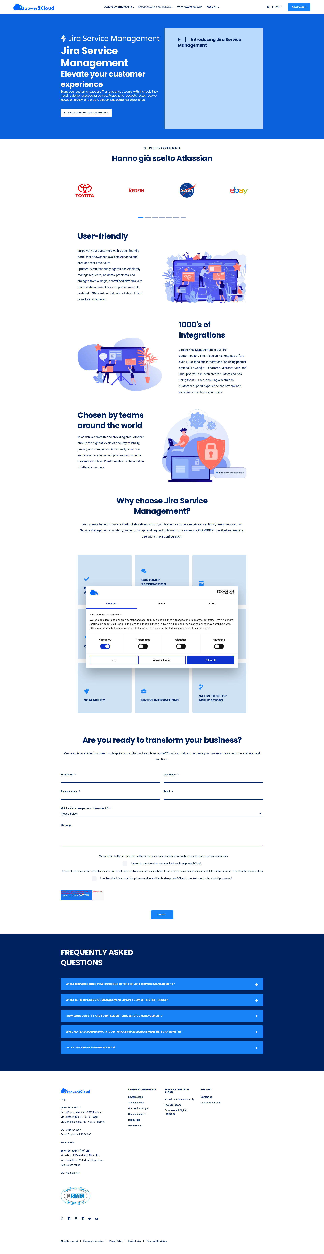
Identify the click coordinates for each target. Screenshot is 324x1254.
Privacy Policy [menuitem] (116, 1241)
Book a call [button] (299, 7)
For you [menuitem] (212, 7)
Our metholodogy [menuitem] (138, 1108)
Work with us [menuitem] (135, 1125)
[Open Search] (268, 7)
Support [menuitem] (206, 1089)
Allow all (211, 660)
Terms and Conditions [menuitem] (157, 1241)
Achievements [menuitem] (136, 1102)
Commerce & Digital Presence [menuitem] (176, 1112)
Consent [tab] (111, 603)
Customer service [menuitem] (210, 1102)
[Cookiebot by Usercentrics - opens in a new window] (219, 592)
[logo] (75, 1091)
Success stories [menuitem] (137, 1114)
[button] (214, 42)
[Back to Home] (34, 7)
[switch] (143, 646)
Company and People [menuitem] (118, 7)
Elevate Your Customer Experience (86, 112)
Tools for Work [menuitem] (173, 1105)
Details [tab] (162, 603)
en (277, 7)
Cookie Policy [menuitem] (134, 1241)
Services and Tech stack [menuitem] (177, 1091)
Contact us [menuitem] (206, 1097)
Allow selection (162, 660)
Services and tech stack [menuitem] (154, 7)
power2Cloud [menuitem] (135, 1097)
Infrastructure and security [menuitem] (179, 1099)
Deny (114, 660)
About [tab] (212, 603)
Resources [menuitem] (134, 1119)
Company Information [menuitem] (93, 1241)
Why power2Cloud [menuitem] (189, 7)
